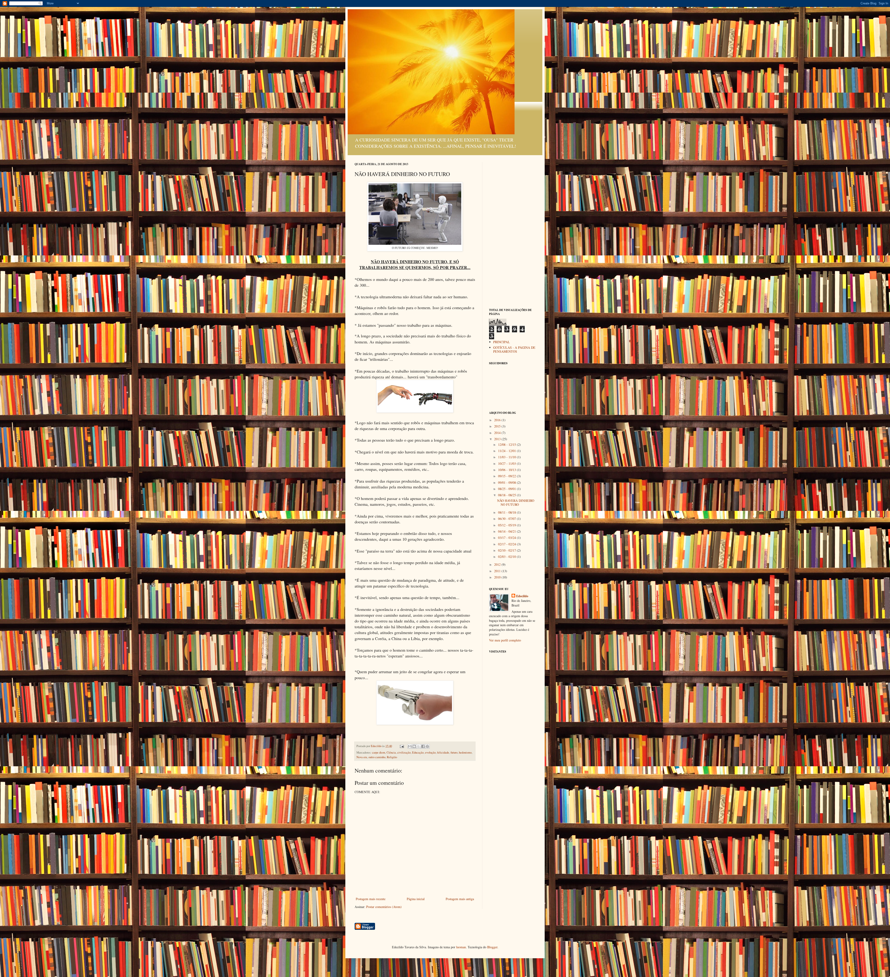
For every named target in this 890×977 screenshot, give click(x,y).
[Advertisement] (512, 231)
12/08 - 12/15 (507, 444)
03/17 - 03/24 (507, 537)
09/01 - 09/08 (507, 482)
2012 (498, 564)
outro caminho (377, 757)
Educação (418, 752)
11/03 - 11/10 (507, 457)
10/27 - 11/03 (507, 463)
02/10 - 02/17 (507, 550)
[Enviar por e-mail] (409, 746)
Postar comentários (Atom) (384, 907)
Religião (392, 757)
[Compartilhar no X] (418, 746)
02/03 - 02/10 (507, 556)
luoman (461, 947)
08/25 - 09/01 (507, 489)
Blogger (492, 947)
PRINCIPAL (501, 342)
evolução (430, 752)
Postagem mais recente (370, 899)
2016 (498, 420)
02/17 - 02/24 (507, 544)
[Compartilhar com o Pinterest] (427, 746)
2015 (498, 426)
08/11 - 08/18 (507, 512)
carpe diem (378, 752)
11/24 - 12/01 (507, 451)
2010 (498, 577)
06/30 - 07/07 (507, 518)
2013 (498, 439)
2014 (498, 432)
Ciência (391, 752)
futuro (454, 752)
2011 (498, 571)
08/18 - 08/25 (507, 495)
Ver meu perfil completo (505, 640)
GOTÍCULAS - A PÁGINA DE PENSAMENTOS (514, 349)
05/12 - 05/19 (507, 525)
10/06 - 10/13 (507, 470)
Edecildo (522, 596)
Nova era (361, 757)
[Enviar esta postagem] (401, 746)
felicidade (443, 752)
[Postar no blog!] (414, 746)
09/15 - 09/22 (507, 476)
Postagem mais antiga (460, 899)
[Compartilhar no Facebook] (423, 746)
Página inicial (416, 899)
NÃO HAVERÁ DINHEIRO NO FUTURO (515, 502)
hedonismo (465, 752)
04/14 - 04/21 (507, 531)
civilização (404, 752)
